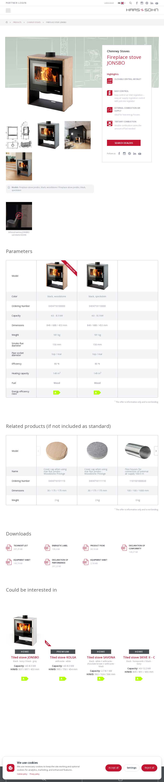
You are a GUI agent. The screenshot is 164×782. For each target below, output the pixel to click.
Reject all (149, 767)
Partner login (16, 2)
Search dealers (124, 142)
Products (17, 22)
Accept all (114, 767)
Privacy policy (34, 774)
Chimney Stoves (34, 22)
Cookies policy (22, 774)
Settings (131, 767)
